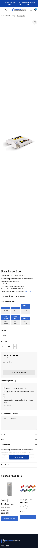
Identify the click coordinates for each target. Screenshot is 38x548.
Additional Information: (10, 413)
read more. (28, 291)
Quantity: (4, 342)
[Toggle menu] (2, 10)
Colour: (4, 331)
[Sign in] (31, 10)
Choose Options (9, 518)
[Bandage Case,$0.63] (9, 489)
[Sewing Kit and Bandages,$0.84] (28, 489)
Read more (19, 457)
